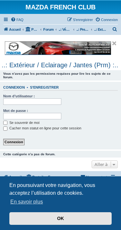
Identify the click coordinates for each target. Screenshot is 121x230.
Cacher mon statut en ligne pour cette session (44, 128)
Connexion (14, 87)
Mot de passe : (15, 111)
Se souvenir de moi (23, 123)
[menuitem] (17, 20)
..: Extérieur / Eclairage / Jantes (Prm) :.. (60, 65)
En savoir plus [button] (26, 201)
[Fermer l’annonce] (114, 43)
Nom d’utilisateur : (19, 96)
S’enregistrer (44, 87)
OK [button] (60, 218)
